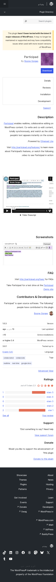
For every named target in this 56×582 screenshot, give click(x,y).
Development (44, 101)
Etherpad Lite (47, 141)
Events (23, 502)
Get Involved (20, 497)
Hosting (49, 484)
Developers (48, 507)
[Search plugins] (25, 21)
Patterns (22, 489)
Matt (49, 525)
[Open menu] (4, 4)
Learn (50, 497)
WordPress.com (44, 520)
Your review (47, 415)
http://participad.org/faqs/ (32, 279)
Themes (23, 479)
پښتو (44, 546)
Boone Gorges (31, 61)
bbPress (48, 529)
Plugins (23, 484)
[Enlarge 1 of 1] (50, 245)
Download (47, 71)
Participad (9, 123)
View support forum (44, 435)
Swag (23, 511)
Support (47, 108)
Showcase (22, 475)
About (50, 475)
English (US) (8, 352)
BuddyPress (46, 534)
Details (47, 80)
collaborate (20, 358)
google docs (26, 363)
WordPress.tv (45, 511)
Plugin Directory (46, 12)
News (50, 479)
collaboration (9, 358)
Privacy (49, 489)
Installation (45, 94)
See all (6, 415)
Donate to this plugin (43, 459)
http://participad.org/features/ (25, 147)
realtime (7, 363)
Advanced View (45, 371)
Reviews (47, 87)
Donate (22, 507)
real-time (15, 363)
